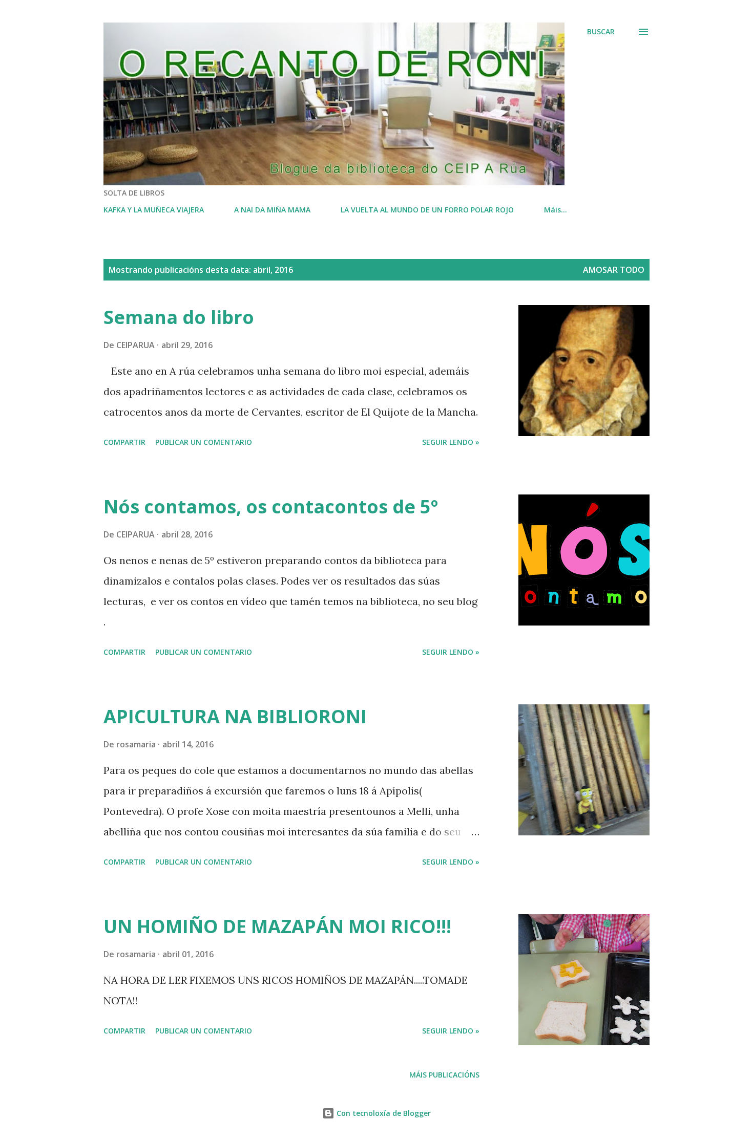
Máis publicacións (444, 1075)
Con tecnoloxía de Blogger (382, 1113)
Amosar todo (613, 269)
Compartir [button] (124, 442)
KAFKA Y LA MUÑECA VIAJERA (153, 209)
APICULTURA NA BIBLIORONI (235, 716)
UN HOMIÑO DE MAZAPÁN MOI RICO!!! (277, 926)
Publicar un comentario (203, 442)
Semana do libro (178, 317)
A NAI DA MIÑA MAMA (272, 209)
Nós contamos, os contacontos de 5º (270, 506)
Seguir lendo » (450, 442)
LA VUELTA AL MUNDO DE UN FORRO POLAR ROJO (427, 209)
